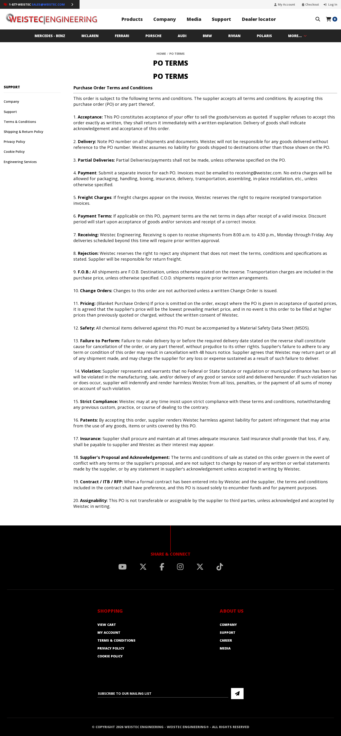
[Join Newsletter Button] (237, 693)
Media (194, 19)
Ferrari (122, 35)
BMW (207, 35)
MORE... (295, 35)
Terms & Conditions (20, 121)
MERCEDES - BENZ (50, 35)
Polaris (264, 35)
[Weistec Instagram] (180, 566)
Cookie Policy (14, 151)
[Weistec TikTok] (219, 566)
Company (164, 19)
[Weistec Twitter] (143, 566)
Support (221, 19)
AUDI (182, 35)
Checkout (312, 4)
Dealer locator (259, 19)
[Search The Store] (317, 19)
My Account (286, 4)
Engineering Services (20, 162)
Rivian (234, 35)
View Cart (106, 624)
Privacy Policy (14, 141)
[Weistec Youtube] (122, 566)
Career (226, 640)
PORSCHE (153, 35)
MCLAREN (90, 35)
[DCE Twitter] (200, 566)
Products (132, 19)
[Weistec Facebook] (162, 566)
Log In (332, 4)
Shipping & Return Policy (23, 131)
